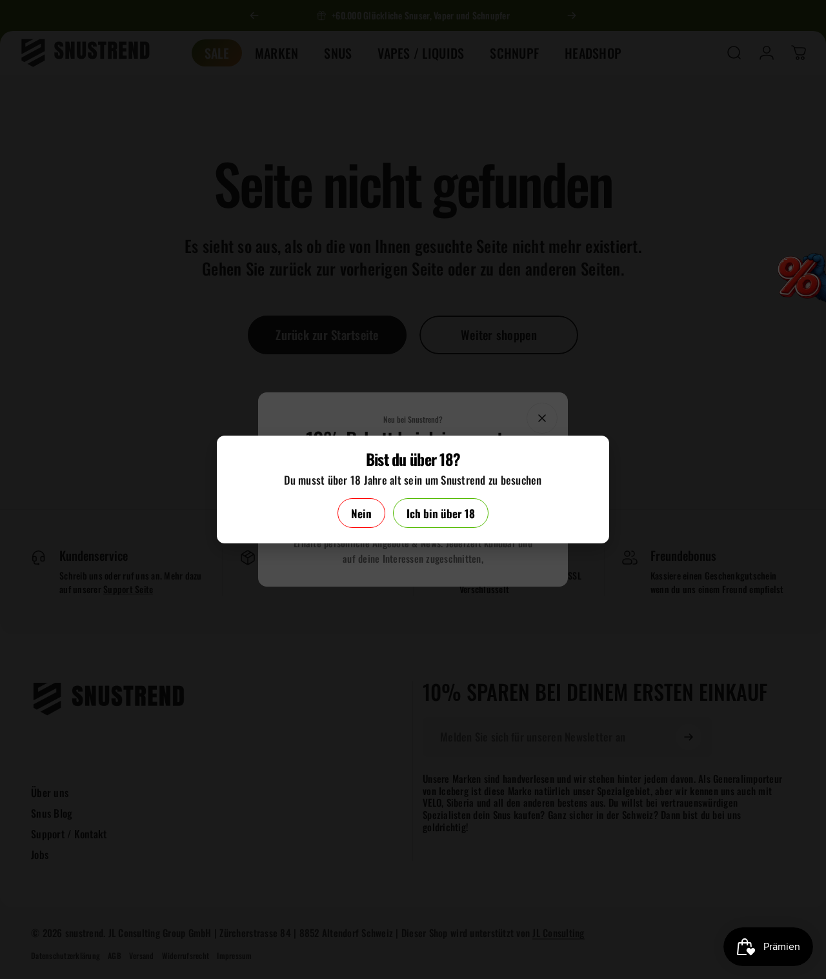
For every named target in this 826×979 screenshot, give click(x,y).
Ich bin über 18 (441, 513)
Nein (361, 513)
